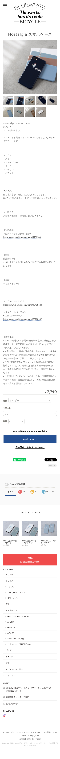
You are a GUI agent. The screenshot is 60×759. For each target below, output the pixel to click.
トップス (9, 581)
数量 (5, 421)
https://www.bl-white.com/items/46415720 (22, 305)
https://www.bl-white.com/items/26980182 (22, 319)
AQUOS (10, 633)
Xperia (10, 622)
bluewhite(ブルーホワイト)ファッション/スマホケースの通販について (30, 689)
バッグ (8, 650)
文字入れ (7, 408)
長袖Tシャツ (12, 598)
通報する (52, 465)
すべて (10, 491)
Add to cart (30, 439)
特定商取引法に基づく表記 (17, 697)
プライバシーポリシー (30, 736)
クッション (10, 675)
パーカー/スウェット (16, 592)
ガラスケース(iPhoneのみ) (19, 644)
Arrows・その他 (15, 639)
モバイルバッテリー (14, 669)
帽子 (7, 604)
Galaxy (11, 627)
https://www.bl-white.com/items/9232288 (22, 237)
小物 (7, 663)
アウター (9, 574)
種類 (5, 401)
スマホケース (11, 610)
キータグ (9, 656)
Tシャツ (10, 587)
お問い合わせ (12, 704)
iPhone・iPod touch (18, 616)
